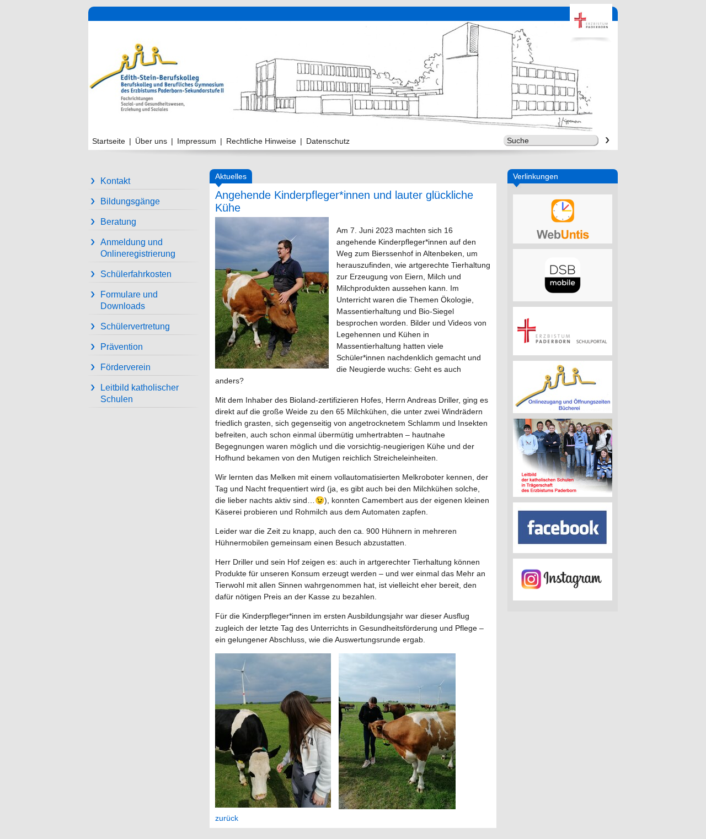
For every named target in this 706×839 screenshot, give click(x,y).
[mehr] (562, 218)
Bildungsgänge (130, 201)
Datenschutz (328, 141)
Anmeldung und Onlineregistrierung (137, 247)
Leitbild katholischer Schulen (139, 393)
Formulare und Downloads (129, 300)
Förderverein (125, 367)
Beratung (118, 221)
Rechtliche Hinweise (261, 141)
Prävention (121, 346)
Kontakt (115, 181)
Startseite (108, 141)
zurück (226, 818)
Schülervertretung (135, 326)
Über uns (151, 141)
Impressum (196, 141)
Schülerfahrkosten (136, 274)
